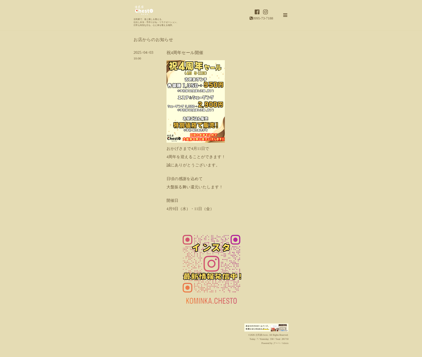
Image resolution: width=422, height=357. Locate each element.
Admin (285, 343)
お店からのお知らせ (153, 40)
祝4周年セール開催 (184, 52)
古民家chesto (261, 335)
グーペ (276, 343)
